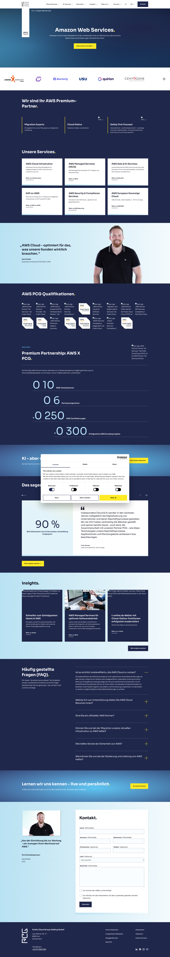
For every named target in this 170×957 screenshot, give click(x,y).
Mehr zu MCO (73, 179)
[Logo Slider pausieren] (164, 79)
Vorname (83, 837)
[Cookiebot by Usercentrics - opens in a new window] (118, 457)
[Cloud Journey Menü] (58, 4)
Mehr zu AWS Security (76, 208)
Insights (92, 4)
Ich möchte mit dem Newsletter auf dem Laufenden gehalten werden (110, 895)
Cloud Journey (51, 4)
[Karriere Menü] (120, 4)
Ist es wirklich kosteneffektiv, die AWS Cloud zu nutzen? (105, 672)
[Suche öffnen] (126, 4)
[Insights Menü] (96, 4)
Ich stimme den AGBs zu (92, 890)
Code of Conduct (141, 938)
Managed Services (112, 938)
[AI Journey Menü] (72, 4)
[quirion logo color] (69, 78)
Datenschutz (140, 930)
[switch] (74, 489)
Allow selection (85, 498)
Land (81, 856)
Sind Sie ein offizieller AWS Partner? (94, 715)
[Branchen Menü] (84, 4)
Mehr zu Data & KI (118, 178)
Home (33, 11)
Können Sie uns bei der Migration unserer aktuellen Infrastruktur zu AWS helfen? (103, 729)
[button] (141, 495)
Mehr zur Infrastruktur (33, 178)
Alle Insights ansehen (32, 563)
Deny (56, 498)
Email (82, 828)
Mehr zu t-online (117, 631)
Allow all (113, 498)
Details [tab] (85, 464)
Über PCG (109, 942)
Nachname (117, 837)
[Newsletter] (147, 949)
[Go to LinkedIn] (137, 949)
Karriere (116, 4)
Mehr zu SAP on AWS (33, 205)
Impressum (139, 934)
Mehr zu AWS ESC (118, 206)
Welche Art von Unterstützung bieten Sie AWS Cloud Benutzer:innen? (103, 701)
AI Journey (67, 4)
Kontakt (143, 4)
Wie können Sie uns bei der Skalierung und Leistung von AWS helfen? (108, 758)
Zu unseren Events (139, 786)
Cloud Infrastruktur (112, 930)
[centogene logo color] (97, 78)
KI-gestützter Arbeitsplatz (114, 934)
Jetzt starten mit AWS (84, 46)
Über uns (104, 4)
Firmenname (84, 847)
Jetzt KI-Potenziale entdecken (135, 460)
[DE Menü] (133, 4)
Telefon (116, 847)
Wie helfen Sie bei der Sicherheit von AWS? (98, 743)
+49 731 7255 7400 (39, 949)
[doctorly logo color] (23, 78)
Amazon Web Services (43, 11)
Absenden (85, 904)
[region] (75, 79)
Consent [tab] (55, 464)
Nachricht (83, 866)
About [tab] (114, 464)
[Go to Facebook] (140, 949)
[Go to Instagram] (144, 949)
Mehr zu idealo (31, 633)
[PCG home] (25, 4)
